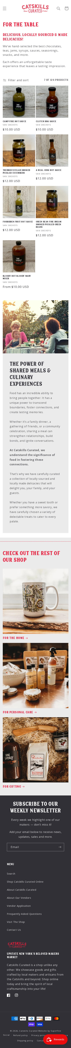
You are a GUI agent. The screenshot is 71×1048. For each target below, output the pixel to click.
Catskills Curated (28, 1031)
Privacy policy (38, 1035)
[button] (4, 8)
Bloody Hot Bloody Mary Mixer (17, 277)
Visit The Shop (16, 922)
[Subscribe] (60, 847)
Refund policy (20, 1035)
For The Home (13, 638)
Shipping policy (25, 1040)
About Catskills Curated (21, 889)
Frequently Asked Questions (24, 913)
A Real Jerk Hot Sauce (49, 170)
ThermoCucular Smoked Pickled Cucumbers (16, 171)
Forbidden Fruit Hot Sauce (18, 222)
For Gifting (12, 786)
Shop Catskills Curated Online (25, 881)
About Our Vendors (19, 897)
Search (11, 873)
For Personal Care (18, 712)
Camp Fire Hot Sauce (14, 121)
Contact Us (14, 929)
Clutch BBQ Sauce (46, 121)
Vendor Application (19, 905)
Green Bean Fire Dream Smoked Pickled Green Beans (49, 224)
